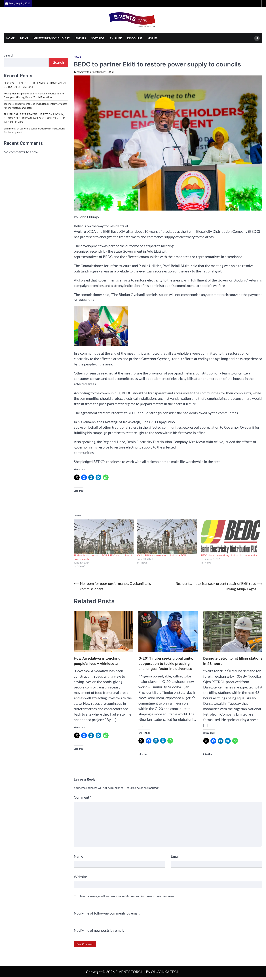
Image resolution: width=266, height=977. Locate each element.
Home (10, 38)
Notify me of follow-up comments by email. (107, 913)
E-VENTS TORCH (129, 971)
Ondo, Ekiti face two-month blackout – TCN (161, 555)
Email (175, 856)
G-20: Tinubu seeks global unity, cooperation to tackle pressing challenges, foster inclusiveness (165, 663)
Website (80, 876)
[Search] (257, 38)
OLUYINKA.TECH (165, 971)
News (24, 38)
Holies (152, 38)
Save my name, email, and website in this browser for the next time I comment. (127, 896)
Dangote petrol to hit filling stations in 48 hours (232, 661)
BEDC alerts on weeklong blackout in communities (229, 555)
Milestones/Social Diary (51, 38)
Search (9, 55)
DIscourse (134, 38)
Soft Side (97, 38)
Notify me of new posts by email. (99, 930)
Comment (82, 797)
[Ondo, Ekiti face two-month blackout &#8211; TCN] (167, 536)
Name (78, 856)
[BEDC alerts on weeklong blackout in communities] (231, 536)
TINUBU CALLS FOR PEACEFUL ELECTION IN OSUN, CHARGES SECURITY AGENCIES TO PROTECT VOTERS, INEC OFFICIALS (35, 118)
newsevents (83, 72)
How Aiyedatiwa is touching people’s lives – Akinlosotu (97, 661)
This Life (116, 38)
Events (80, 38)
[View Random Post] (258, 3)
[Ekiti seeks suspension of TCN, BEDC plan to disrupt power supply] (104, 536)
